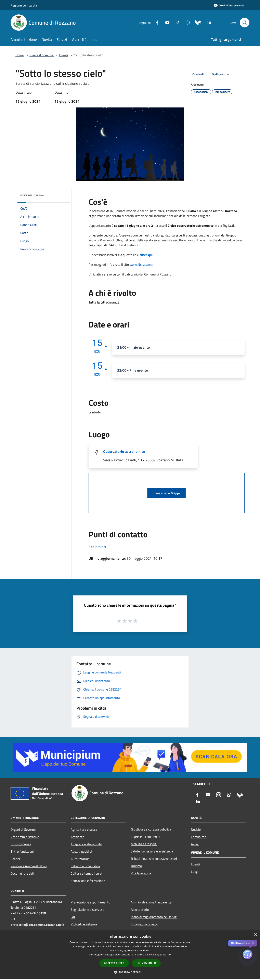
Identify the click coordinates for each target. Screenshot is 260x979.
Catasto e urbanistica (85, 866)
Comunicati (199, 836)
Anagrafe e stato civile (86, 844)
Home (19, 55)
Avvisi (195, 844)
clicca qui (146, 254)
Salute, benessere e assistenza (152, 851)
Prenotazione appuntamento (90, 902)
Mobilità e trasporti (144, 843)
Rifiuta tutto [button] (146, 963)
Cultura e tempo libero (86, 873)
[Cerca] (244, 22)
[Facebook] (156, 22)
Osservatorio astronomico (124, 451)
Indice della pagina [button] (32, 195)
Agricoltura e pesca (84, 829)
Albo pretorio (140, 909)
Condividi (198, 74)
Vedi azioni (219, 74)
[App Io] (207, 22)
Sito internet (97, 546)
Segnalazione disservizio (87, 909)
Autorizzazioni (80, 858)
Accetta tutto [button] (114, 963)
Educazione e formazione (88, 880)
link (169, 954)
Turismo (136, 865)
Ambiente (77, 836)
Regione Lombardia (24, 5)
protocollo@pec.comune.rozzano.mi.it (37, 924)
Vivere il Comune (41, 55)
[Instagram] (176, 22)
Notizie (196, 829)
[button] (130, 972)
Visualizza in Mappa (167, 493)
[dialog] (130, 954)
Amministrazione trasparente (151, 902)
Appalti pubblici (81, 851)
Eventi (63, 55)
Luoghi (195, 871)
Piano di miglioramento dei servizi (154, 916)
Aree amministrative (25, 836)
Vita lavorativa (141, 873)
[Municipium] (196, 22)
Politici (15, 858)
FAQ (73, 916)
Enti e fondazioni (22, 851)
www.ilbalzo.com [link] (141, 264)
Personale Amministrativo (29, 866)
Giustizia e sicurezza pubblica (151, 829)
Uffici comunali (21, 844)
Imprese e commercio (145, 836)
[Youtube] (166, 22)
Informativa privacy (144, 924)
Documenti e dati (22, 873)
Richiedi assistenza (84, 924)
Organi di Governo (23, 829)
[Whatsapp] (186, 22)
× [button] (255, 934)
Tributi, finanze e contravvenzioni (154, 858)
